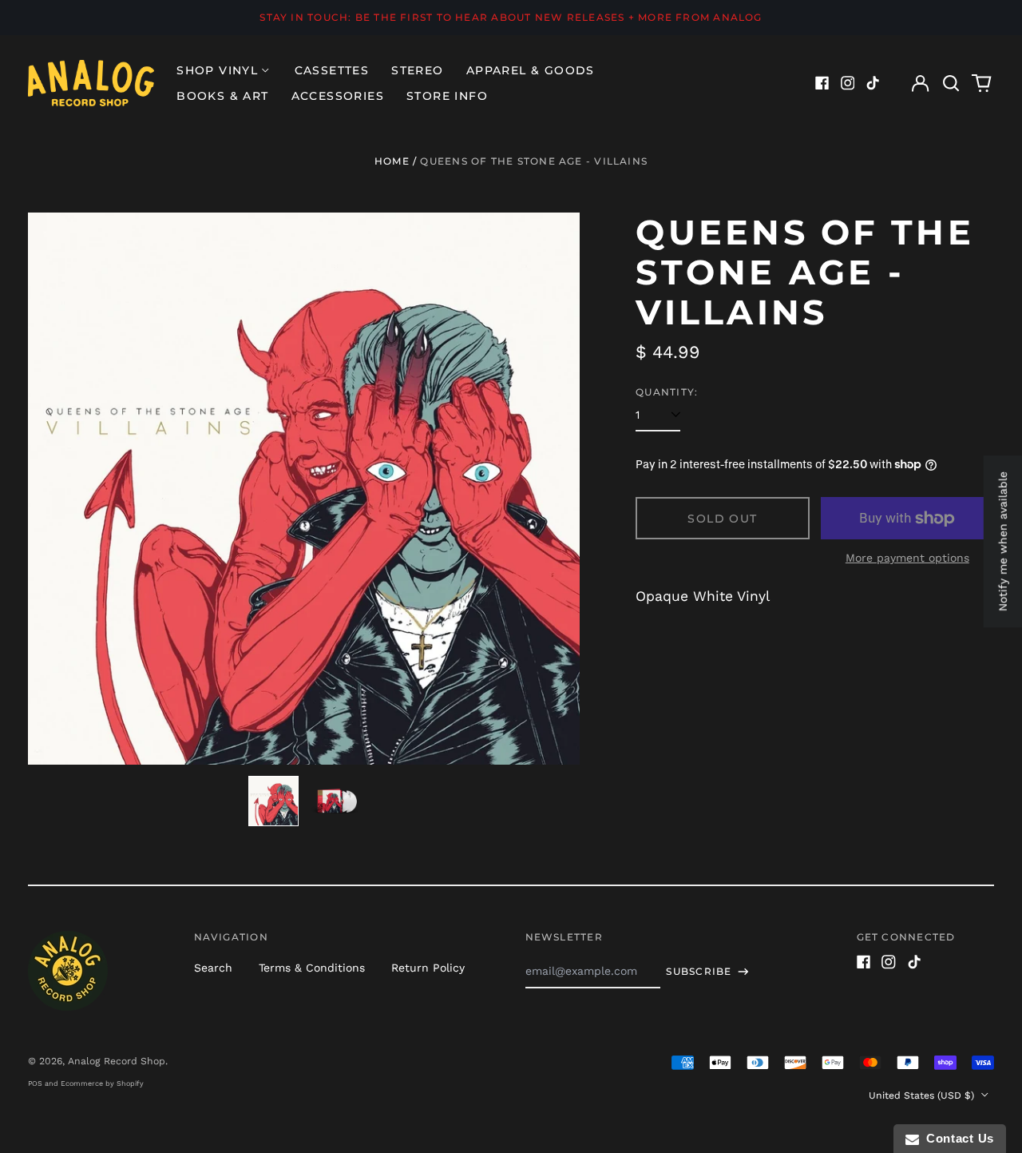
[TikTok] (873, 83)
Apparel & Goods (530, 70)
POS (35, 1083)
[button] (951, 83)
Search (213, 967)
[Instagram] (848, 83)
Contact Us (956, 1138)
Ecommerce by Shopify (102, 1083)
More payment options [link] (907, 557)
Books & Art (222, 96)
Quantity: (667, 392)
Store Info (447, 96)
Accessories (337, 96)
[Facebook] (822, 83)
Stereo (417, 70)
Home (392, 161)
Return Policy (428, 967)
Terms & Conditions (312, 967)
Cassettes (332, 70)
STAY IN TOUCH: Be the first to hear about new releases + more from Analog (510, 17)
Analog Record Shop (116, 1061)
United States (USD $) (923, 1095)
